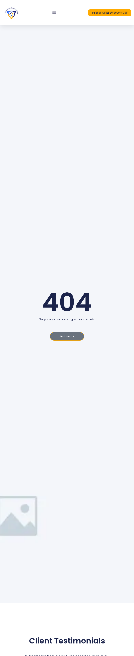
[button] (54, 13)
